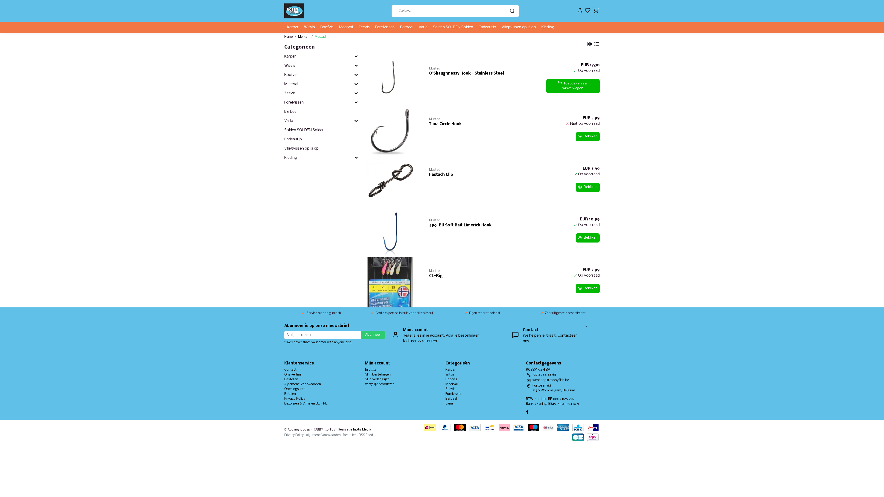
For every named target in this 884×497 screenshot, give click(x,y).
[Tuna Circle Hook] (392, 130)
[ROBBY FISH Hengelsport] (294, 10)
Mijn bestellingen (378, 374)
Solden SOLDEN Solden (453, 27)
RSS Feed (366, 435)
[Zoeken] (512, 11)
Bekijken (591, 136)
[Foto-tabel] (590, 44)
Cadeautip (487, 27)
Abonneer (373, 335)
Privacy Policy (294, 399)
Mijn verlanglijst (377, 379)
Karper (293, 27)
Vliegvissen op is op (519, 27)
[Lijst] (597, 44)
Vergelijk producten (380, 384)
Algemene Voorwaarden (302, 384)
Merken (303, 37)
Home (288, 37)
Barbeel (406, 27)
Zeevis (364, 27)
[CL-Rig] (392, 282)
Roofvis (327, 27)
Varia (423, 27)
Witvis (309, 27)
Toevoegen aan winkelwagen (575, 86)
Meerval (346, 27)
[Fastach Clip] (392, 181)
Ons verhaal (293, 374)
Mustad (320, 37)
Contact (290, 370)
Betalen (290, 394)
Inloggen (371, 370)
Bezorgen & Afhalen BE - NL (306, 403)
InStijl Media (361, 429)
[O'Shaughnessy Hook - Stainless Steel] (392, 79)
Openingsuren (294, 389)
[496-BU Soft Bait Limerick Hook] (392, 231)
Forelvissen (385, 27)
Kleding (547, 27)
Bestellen (291, 379)
